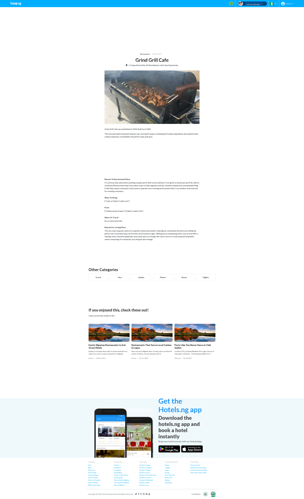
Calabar (167, 468)
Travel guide (118, 478)
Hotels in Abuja (144, 470)
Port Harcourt (170, 475)
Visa (89, 465)
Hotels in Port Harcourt (148, 475)
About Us (91, 470)
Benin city (168, 478)
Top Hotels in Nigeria (121, 480)
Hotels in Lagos (145, 465)
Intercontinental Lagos (198, 470)
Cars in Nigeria (119, 485)
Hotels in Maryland (146, 480)
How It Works (93, 483)
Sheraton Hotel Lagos (198, 468)
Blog (89, 468)
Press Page (92, 473)
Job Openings (93, 475)
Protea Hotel (195, 465)
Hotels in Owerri (145, 478)
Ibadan (167, 480)
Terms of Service (94, 480)
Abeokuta (168, 483)
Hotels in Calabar (145, 468)
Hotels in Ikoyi (144, 473)
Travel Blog (118, 473)
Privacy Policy (93, 478)
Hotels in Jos (144, 485)
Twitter (116, 465)
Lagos (167, 470)
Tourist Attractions (121, 475)
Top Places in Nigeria (121, 483)
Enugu (167, 473)
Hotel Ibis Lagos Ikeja (198, 473)
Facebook (117, 468)
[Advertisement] (73, 28)
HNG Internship (94, 485)
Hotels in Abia (144, 483)
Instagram (117, 470)
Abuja (167, 465)
